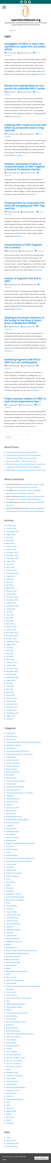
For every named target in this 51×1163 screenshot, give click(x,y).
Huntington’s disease (14, 894)
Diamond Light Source (14, 816)
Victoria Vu (10, 1108)
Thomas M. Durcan (12, 1090)
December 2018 (12, 668)
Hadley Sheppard (12, 876)
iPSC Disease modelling (15, 900)
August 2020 (10, 609)
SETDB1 (9, 1048)
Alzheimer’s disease (13, 745)
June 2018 (10, 686)
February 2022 (11, 570)
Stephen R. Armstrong (14, 1075)
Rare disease (11, 1019)
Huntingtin (10, 891)
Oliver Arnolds (11, 977)
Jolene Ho (10, 909)
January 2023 (11, 549)
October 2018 (11, 674)
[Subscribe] (25, 2)
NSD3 (8, 974)
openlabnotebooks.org (25, 20)
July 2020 (9, 612)
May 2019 (9, 653)
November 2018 (12, 671)
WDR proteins (11, 1111)
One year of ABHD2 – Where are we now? (21, 461)
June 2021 (10, 579)
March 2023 (10, 543)
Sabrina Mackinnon (13, 1031)
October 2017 (11, 710)
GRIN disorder (11, 870)
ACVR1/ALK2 (10, 733)
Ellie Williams (10, 834)
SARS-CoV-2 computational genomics (20, 1034)
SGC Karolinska (11, 1051)
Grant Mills (10, 867)
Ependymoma (11, 840)
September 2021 (12, 573)
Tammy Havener (12, 1081)
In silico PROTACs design (15, 897)
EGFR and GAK (11, 828)
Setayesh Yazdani (12, 1046)
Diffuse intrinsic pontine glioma (17, 819)
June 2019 (10, 650)
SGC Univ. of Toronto (13, 1066)
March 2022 (10, 567)
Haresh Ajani (10, 882)
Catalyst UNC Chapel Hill (15, 787)
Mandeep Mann (11, 947)
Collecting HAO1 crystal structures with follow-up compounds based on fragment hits (25, 128)
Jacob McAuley (11, 906)
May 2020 (9, 618)
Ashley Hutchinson (13, 772)
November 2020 (12, 600)
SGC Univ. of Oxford (13, 1063)
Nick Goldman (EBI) (13, 962)
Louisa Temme (11, 935)
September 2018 (12, 677)
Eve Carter (10, 846)
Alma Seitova (11, 739)
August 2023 (10, 534)
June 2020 (10, 615)
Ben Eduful (10, 775)
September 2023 (12, 531)
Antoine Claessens (13, 763)
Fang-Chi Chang (11, 855)
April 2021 (9, 585)
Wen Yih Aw (10, 1117)
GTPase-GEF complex (14, 873)
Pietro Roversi (11, 995)
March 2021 (10, 588)
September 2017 (12, 713)
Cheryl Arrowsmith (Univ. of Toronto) (19, 793)
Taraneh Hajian (11, 1084)
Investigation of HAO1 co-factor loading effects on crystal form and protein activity (25, 47)
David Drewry (11, 813)
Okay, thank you (41, 1158)
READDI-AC (10, 1025)
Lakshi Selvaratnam (13, 924)
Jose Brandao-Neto (13, 915)
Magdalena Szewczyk (14, 941)
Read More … (18, 116)
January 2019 (11, 665)
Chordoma (10, 796)
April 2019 (9, 656)
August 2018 (10, 680)
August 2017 (10, 716)
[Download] (29, 2)
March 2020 (10, 624)
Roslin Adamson (12, 1028)
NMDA (8, 968)
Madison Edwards (12, 938)
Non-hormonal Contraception (16, 971)
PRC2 (8, 1001)
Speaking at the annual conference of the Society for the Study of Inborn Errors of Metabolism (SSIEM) (24, 321)
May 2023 (9, 537)
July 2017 (9, 719)
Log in (8, 1137)
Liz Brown (9, 932)
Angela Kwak (11, 757)
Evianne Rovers (12, 849)
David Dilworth (11, 811)
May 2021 (9, 582)
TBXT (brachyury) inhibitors (16, 1087)
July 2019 (9, 647)
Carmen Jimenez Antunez (15, 781)
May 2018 (9, 689)
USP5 (8, 1102)
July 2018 (9, 683)
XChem (8, 1120)
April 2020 (9, 621)
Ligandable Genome (13, 930)
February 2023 (11, 546)
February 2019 (11, 662)
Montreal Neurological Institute (17, 953)
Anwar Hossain (11, 769)
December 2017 (12, 704)
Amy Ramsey (11, 748)
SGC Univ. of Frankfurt (14, 1060)
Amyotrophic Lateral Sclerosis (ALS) (19, 754)
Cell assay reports (13, 790)
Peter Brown (10, 992)
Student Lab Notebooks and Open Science (22, 452)
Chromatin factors (13, 799)
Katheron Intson (12, 921)
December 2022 (12, 552)
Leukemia (9, 927)
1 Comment (40, 251)
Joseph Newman (12, 918)
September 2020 (12, 606)
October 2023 (11, 528)
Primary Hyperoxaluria (14, 1007)
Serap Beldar (11, 1043)
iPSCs (8, 903)
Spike (8, 1069)
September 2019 (12, 641)
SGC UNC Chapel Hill (13, 1054)
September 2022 (12, 558)
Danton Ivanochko (12, 808)
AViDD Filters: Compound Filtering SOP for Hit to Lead (25, 470)
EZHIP (8, 852)
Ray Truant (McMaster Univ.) (16, 1022)
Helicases (9, 888)
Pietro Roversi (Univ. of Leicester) (18, 998)
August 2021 (10, 576)
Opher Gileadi (11, 983)
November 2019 (12, 636)
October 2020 (11, 603)
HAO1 (8, 879)
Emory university (12, 837)
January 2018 (11, 701)
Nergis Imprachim (12, 959)
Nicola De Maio (11, 965)
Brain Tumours (11, 778)
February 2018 (11, 698)
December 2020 (12, 597)
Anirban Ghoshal (12, 760)
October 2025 (11, 525)
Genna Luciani (11, 864)
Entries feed (10, 1140)
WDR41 (8, 1114)
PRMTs (8, 1010)
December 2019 (12, 633)
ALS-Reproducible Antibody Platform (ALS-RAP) (23, 742)
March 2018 (10, 695)
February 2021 (11, 591)
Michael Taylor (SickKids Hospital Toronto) (21, 950)
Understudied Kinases (14, 1099)
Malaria (8, 944)
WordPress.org (11, 1146)
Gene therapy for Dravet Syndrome (19, 861)
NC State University (13, 956)
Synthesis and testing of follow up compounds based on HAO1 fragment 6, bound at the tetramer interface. (24, 167)
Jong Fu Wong (11, 912)
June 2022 (10, 564)
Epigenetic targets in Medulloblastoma (20, 843)
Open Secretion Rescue (15, 980)
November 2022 (12, 555)
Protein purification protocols (17, 1013)
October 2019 (11, 639)
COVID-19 (9, 805)
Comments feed (12, 1143)
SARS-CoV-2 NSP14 (13, 1037)
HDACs (8, 885)
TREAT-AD (9, 1096)
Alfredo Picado (11, 736)
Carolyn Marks (11, 784)
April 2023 (9, 540)
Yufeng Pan (10, 1123)
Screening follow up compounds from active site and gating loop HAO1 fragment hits (24, 206)
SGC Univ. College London (15, 1057)
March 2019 (10, 659)
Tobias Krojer (11, 1093)
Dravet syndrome (12, 822)
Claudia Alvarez (11, 802)
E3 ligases (10, 825)
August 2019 (10, 644)
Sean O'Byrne (11, 1040)
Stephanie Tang (12, 1072)
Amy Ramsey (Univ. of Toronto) (17, 751)
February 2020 (11, 627)
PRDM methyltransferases (16, 1004)
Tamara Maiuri (11, 1078)
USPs (8, 1105)
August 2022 (10, 561)
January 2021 (11, 594)
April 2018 (9, 692)
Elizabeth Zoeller (12, 831)
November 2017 (12, 707)
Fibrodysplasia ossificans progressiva (20, 858)
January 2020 (11, 630)
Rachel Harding (11, 1016)
